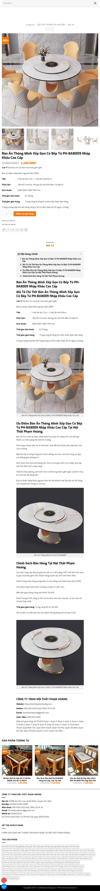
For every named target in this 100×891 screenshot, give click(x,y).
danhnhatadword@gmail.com (36, 712)
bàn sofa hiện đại (39, 854)
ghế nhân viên (27, 866)
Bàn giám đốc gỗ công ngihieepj (49, 846)
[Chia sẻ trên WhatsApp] (4, 230)
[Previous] (7, 80)
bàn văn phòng (8, 858)
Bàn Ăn (71, 24)
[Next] (93, 80)
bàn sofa (27, 854)
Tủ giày (87, 874)
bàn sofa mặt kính (53, 854)
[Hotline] (4, 880)
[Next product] (48, 29)
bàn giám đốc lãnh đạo (71, 846)
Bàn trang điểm (81, 854)
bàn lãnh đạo (88, 850)
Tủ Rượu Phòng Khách (10, 878)
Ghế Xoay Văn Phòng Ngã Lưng (59, 874)
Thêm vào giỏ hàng (25, 214)
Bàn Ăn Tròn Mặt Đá (22, 858)
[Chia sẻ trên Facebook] (8, 230)
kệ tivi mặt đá (77, 874)
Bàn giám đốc (31, 846)
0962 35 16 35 (48, 708)
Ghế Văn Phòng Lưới (31, 870)
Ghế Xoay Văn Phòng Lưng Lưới (14, 874)
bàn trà (91, 854)
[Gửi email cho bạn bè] (17, 230)
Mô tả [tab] (50, 245)
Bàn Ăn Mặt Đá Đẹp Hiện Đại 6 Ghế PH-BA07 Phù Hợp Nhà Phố (83, 779)
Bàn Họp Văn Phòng (63, 850)
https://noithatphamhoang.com (38, 704)
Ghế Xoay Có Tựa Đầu (48, 870)
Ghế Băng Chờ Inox (72, 862)
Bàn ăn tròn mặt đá (25, 436)
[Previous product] (52, 29)
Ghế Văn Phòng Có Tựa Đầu (12, 870)
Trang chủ (30, 24)
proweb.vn (73, 888)
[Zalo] (4, 886)
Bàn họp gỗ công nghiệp (45, 850)
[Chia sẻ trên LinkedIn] (26, 230)
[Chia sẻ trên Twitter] (13, 230)
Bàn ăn (34, 858)
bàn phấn (18, 854)
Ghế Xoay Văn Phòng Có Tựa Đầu (70, 870)
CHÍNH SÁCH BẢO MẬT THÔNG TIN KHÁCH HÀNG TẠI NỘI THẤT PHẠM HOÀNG (36, 832)
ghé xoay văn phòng (44, 862)
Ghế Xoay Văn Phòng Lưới (36, 874)
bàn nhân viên (8, 854)
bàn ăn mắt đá (10, 224)
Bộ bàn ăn (87, 858)
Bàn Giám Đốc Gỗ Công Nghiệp (13, 846)
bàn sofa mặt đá (68, 854)
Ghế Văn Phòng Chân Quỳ (74, 866)
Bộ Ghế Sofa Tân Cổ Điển (26, 862)
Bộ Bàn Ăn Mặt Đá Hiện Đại (72, 858)
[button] (5, 123)
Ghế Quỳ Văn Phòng (42, 866)
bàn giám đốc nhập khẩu (11, 850)
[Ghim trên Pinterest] (22, 230)
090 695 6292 (30, 708)
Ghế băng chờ (59, 862)
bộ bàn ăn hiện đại (9, 862)
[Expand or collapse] (81, 254)
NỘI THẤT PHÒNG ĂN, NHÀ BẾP (51, 24)
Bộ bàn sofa (56, 858)
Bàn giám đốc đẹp (28, 850)
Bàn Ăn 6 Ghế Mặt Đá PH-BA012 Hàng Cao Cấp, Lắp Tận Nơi (50, 779)
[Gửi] (95, 3)
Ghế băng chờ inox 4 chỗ (11, 866)
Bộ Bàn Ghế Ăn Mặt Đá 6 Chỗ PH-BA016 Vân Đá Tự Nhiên (17, 779)
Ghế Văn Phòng (56, 866)
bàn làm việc (77, 850)
